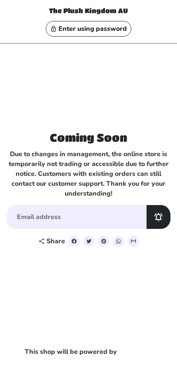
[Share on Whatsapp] (118, 241)
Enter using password (88, 28)
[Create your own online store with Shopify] (137, 352)
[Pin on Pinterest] (103, 241)
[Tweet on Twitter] (89, 241)
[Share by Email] (133, 241)
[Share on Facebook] (74, 241)
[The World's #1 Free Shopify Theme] (88, 365)
